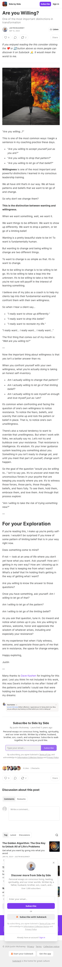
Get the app (45, 953)
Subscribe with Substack (33, 916)
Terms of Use (44, 923)
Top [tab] (5, 835)
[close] (53, 862)
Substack (16, 961)
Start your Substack (23, 953)
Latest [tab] (13, 835)
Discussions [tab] (24, 835)
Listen (56, 29)
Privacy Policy (31, 929)
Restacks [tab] (21, 799)
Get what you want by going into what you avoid (23, 852)
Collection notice (51, 946)
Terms (39, 946)
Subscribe (45, 4)
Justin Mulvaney (17, 28)
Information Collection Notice (36, 926)
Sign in (56, 4)
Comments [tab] (9, 799)
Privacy (30, 946)
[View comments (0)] (15, 37)
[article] (31, 851)
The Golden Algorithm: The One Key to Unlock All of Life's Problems (23, 845)
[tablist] (14, 799)
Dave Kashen (28, 675)
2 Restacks (35, 768)
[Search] (57, 835)
